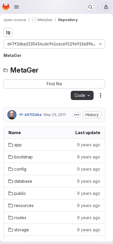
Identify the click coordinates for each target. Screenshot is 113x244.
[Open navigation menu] (16, 7)
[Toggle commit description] (77, 114)
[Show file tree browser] (8, 32)
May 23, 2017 (55, 114)
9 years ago (88, 144)
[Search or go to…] (90, 6)
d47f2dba (32, 114)
